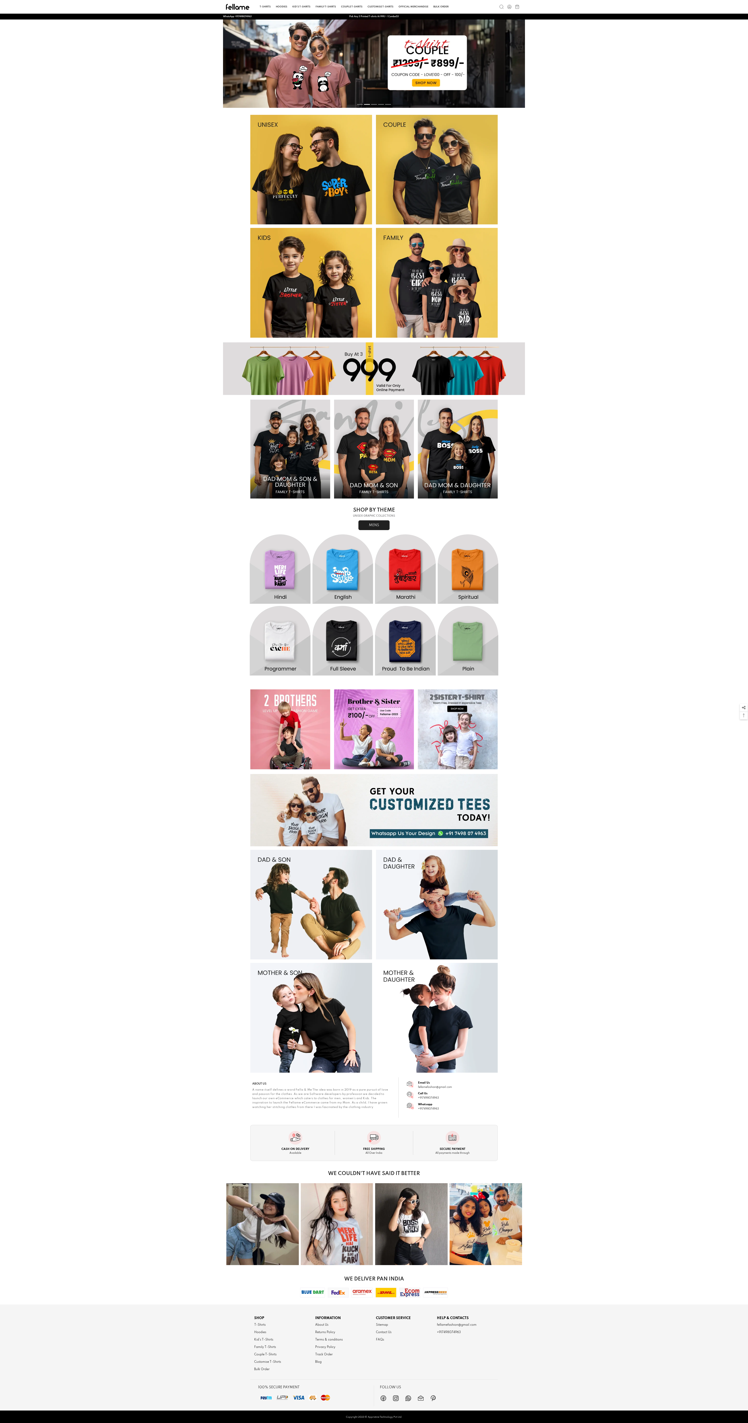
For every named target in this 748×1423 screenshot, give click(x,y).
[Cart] (517, 7)
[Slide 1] (360, 104)
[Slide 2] (367, 104)
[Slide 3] (374, 104)
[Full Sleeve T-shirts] (342, 641)
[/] (509, 7)
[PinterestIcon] (433, 1398)
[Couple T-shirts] (437, 170)
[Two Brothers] (290, 729)
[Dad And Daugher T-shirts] (437, 905)
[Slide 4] (381, 104)
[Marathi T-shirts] (405, 569)
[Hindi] (280, 569)
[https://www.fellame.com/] (237, 7)
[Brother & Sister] (374, 729)
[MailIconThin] (420, 1398)
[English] (342, 569)
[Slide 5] (388, 104)
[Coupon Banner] (374, 368)
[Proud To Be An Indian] (405, 641)
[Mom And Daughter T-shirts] (437, 1018)
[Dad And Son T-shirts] (311, 905)
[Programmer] (280, 641)
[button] (744, 708)
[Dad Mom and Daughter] (458, 449)
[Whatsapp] (408, 1398)
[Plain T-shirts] (374, 63)
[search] (502, 7)
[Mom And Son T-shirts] (311, 1018)
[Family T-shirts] (437, 283)
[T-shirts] (311, 170)
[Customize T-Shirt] (374, 810)
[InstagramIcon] (395, 1398)
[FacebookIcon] (383, 1398)
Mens (374, 525)
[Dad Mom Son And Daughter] (290, 449)
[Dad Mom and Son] (374, 449)
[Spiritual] (468, 569)
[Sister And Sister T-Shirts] (458, 729)
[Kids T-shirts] (311, 283)
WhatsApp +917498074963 (237, 16)
